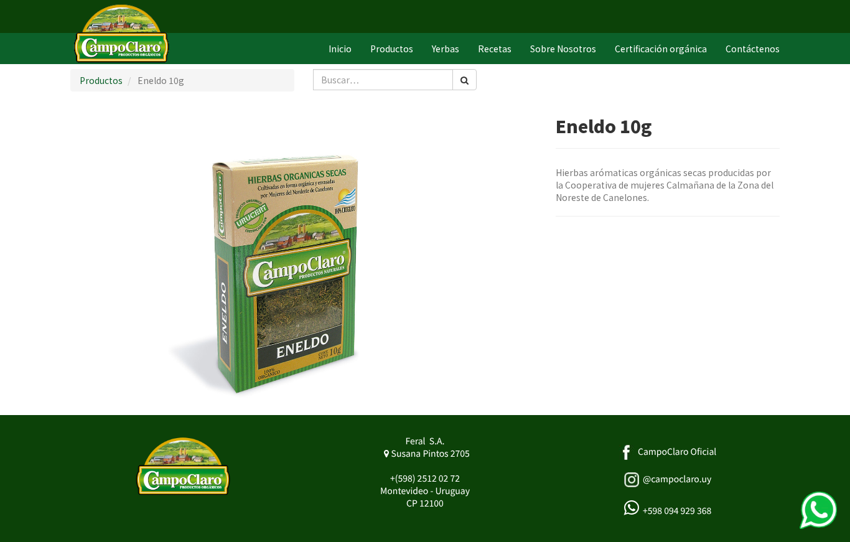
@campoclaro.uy (677, 479)
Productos (101, 80)
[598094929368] (818, 510)
